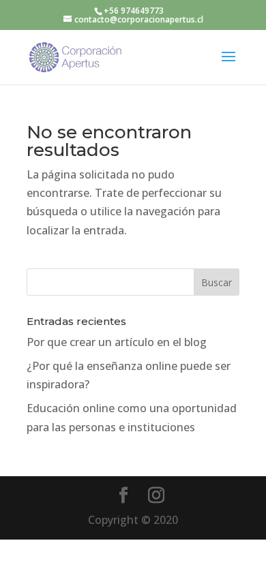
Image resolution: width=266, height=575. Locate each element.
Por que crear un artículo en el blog (117, 342)
